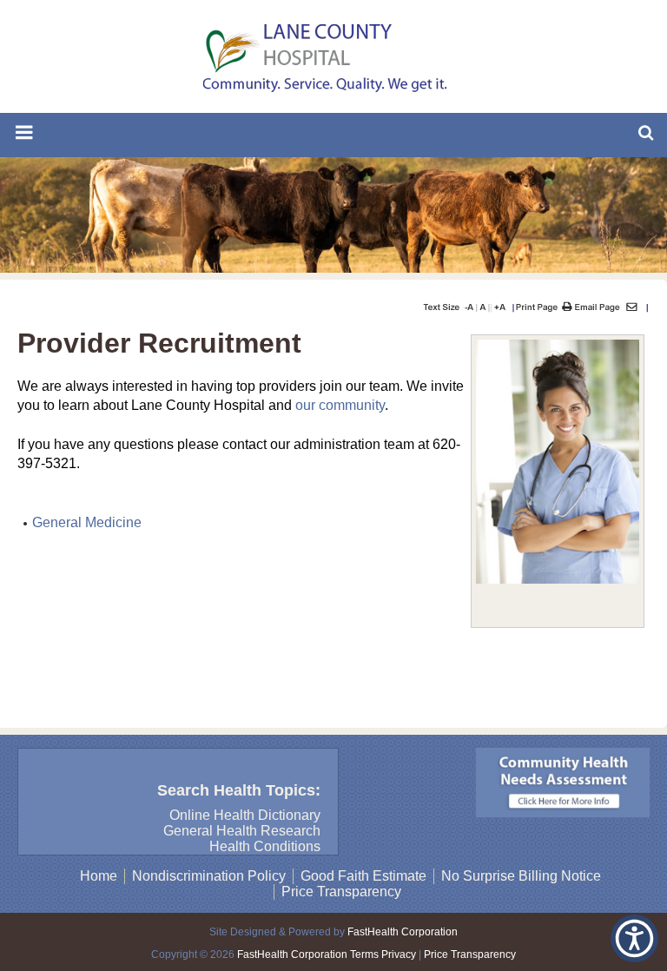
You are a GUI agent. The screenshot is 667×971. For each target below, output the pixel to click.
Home (98, 876)
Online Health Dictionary (244, 815)
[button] (634, 938)
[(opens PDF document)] (563, 812)
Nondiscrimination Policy (209, 876)
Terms (364, 954)
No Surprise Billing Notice (521, 876)
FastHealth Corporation (402, 932)
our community (340, 405)
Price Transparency (341, 891)
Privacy (398, 954)
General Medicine (87, 522)
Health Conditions (264, 846)
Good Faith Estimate (363, 876)
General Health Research (241, 830)
